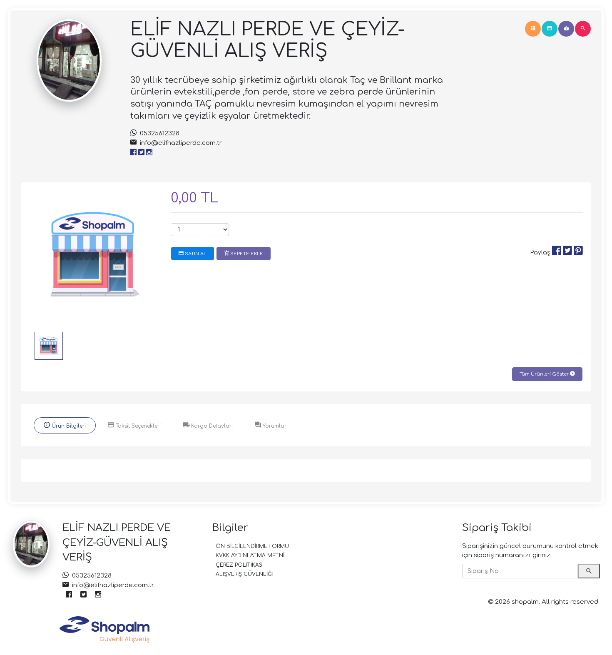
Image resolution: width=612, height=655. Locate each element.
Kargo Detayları (211, 426)
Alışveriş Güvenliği (244, 574)
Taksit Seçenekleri (137, 426)
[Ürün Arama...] (583, 29)
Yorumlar (273, 426)
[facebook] (133, 153)
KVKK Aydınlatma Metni (250, 555)
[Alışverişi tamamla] (549, 29)
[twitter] (141, 153)
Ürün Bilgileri (68, 426)
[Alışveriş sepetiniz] (566, 29)
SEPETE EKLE (246, 254)
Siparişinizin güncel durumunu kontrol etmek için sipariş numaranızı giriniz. (530, 551)
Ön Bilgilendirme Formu (252, 546)
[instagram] (149, 153)
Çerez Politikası (240, 565)
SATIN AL (195, 254)
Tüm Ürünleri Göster (545, 374)
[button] (533, 29)
